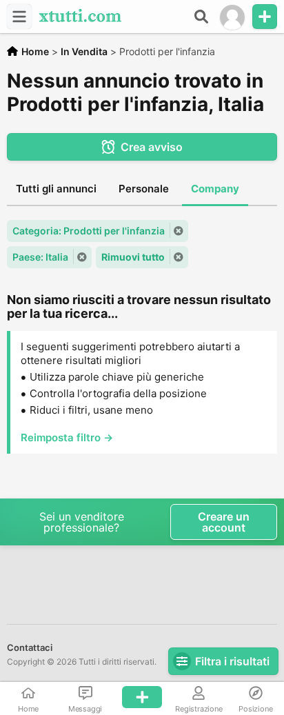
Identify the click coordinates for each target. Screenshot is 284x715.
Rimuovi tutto (133, 257)
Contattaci (29, 647)
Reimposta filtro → (67, 437)
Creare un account (224, 522)
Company (215, 188)
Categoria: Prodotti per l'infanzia (88, 230)
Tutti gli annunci (56, 188)
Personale (144, 188)
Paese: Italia (40, 257)
